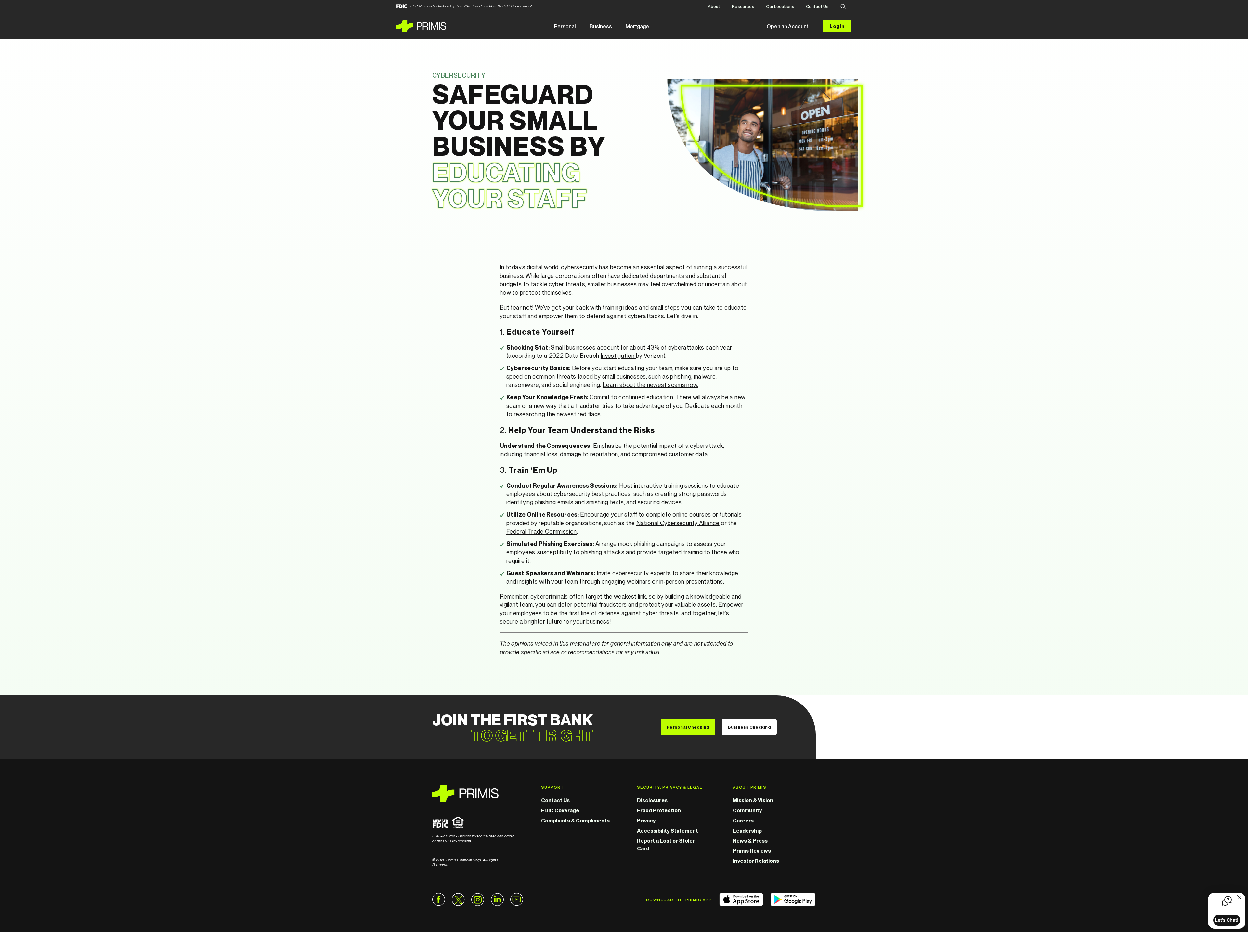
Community (747, 810)
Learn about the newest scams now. (650, 384)
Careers (743, 820)
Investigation (618, 355)
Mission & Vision (753, 800)
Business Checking (749, 727)
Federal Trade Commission (541, 531)
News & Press (750, 840)
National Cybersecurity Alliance (678, 522)
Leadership (747, 830)
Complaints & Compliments (575, 820)
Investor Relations (756, 861)
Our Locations (780, 6)
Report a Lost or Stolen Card (666, 844)
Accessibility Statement (667, 830)
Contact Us (817, 6)
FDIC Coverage (560, 810)
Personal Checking (688, 727)
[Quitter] (1239, 898)
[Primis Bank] (473, 793)
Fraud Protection (659, 810)
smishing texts (605, 502)
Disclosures (652, 800)
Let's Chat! (1226, 920)
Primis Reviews (752, 851)
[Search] (843, 7)
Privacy (646, 820)
